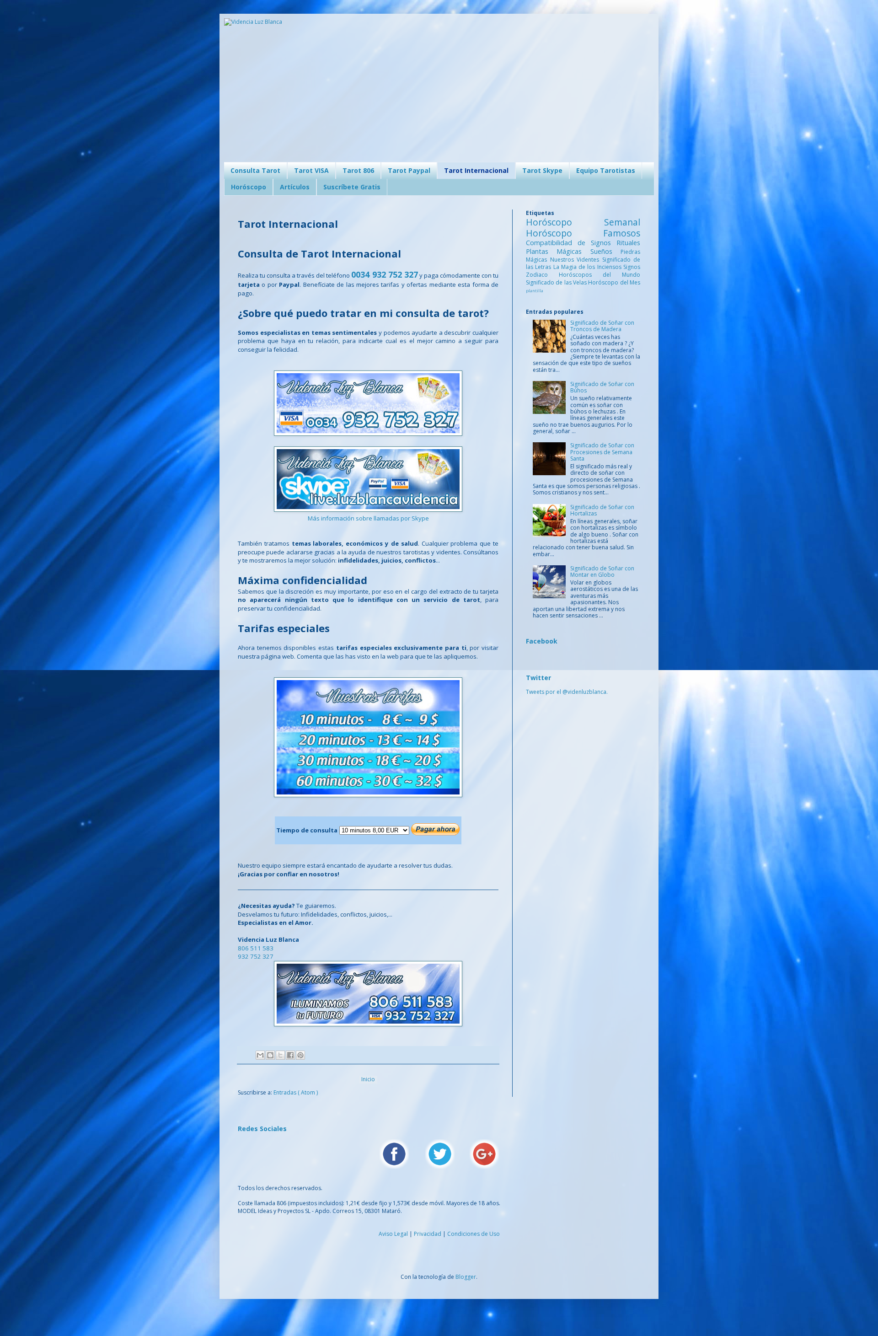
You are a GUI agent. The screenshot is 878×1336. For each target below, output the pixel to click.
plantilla (534, 291)
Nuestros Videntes (576, 259)
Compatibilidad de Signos (571, 242)
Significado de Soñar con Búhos (602, 387)
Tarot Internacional (476, 170)
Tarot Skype (542, 170)
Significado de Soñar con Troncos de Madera (602, 326)
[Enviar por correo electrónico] (260, 1055)
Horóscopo (248, 186)
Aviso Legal (393, 1234)
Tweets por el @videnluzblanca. (567, 692)
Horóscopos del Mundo (599, 275)
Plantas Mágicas (558, 251)
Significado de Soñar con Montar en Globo (602, 571)
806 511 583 (255, 948)
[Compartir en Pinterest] (300, 1055)
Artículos (295, 186)
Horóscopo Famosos (583, 233)
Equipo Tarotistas (605, 170)
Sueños (605, 251)
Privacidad (427, 1234)
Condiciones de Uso (473, 1234)
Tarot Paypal (409, 170)
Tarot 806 (358, 170)
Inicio (368, 1079)
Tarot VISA (311, 170)
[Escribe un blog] (270, 1055)
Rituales (628, 242)
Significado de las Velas (557, 282)
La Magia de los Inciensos (588, 267)
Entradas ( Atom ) (295, 1092)
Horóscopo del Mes (614, 282)
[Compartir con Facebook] (290, 1055)
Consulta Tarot (255, 170)
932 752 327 (255, 956)
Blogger (465, 1277)
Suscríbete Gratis (351, 186)
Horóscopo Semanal (583, 222)
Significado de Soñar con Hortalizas (602, 510)
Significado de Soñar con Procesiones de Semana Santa (602, 451)
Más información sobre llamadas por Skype (368, 518)
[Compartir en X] (280, 1055)
